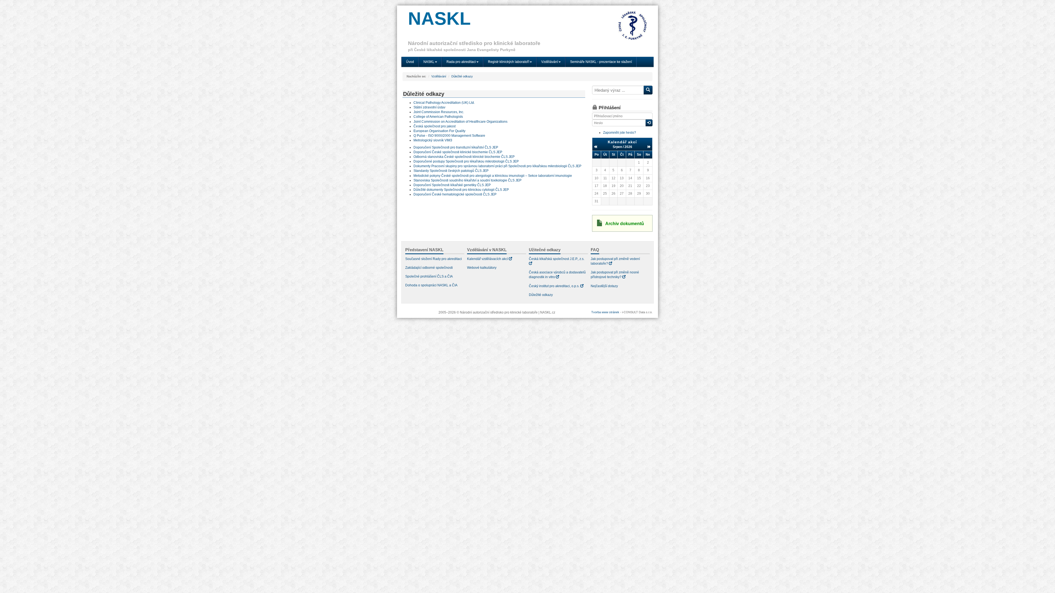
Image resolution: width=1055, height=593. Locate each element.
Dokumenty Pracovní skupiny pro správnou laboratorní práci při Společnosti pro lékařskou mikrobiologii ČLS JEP (497, 166)
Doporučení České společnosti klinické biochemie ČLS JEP (457, 152)
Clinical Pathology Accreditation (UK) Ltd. (444, 103)
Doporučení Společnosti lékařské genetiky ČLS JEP (452, 185)
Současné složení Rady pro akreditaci (433, 259)
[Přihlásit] (649, 122)
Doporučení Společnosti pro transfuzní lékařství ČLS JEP (455, 147)
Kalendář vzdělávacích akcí (487, 259)
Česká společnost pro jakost (434, 126)
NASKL (439, 18)
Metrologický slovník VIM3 (432, 140)
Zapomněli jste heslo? (619, 133)
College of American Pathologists (438, 117)
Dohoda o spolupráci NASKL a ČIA (431, 285)
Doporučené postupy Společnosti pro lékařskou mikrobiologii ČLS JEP (466, 161)
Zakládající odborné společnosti (429, 268)
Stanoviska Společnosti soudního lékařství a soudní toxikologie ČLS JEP (467, 180)
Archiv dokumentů (624, 223)
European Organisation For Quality (439, 131)
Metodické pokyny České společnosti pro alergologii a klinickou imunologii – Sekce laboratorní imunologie (492, 176)
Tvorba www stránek (605, 312)
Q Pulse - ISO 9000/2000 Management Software (449, 136)
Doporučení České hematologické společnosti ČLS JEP (454, 194)
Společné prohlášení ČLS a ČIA (429, 276)
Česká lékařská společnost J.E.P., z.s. (556, 259)
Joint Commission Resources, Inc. (438, 112)
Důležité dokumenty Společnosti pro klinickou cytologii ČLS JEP (461, 190)
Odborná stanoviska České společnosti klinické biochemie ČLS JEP (464, 157)
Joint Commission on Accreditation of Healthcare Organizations (460, 122)
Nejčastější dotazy (604, 286)
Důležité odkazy (462, 76)
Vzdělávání (438, 76)
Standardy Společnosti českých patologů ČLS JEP (450, 171)
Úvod (410, 62)
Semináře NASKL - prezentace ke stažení (601, 62)
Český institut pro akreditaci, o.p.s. (554, 286)
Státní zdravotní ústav (429, 107)
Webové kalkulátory (481, 268)
